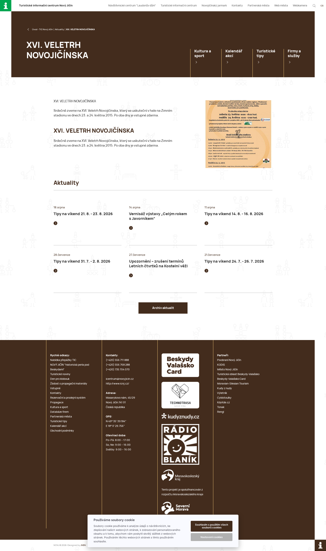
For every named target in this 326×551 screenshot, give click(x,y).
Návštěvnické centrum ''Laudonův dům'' (132, 5)
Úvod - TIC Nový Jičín (42, 29)
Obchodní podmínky (62, 430)
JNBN (83, 545)
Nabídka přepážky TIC (63, 360)
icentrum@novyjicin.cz (120, 379)
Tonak (220, 407)
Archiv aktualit (163, 308)
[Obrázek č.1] (238, 134)
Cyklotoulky (224, 398)
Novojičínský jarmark (214, 5)
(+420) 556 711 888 (117, 360)
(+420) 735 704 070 (118, 369)
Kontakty (237, 5)
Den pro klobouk (59, 379)
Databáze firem (59, 412)
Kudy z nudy (224, 388)
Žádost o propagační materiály (68, 383)
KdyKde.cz (223, 402)
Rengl (220, 412)
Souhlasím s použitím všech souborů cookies (211, 526)
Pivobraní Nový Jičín (229, 360)
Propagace (56, 402)
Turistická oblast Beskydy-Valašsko (238, 374)
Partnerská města (258, 5)
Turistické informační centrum (179, 5)
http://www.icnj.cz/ (117, 383)
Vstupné (55, 388)
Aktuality (59, 29)
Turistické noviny (60, 374)
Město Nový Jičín (227, 369)
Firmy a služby (294, 53)
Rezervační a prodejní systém (67, 398)
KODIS (221, 365)
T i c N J (46, 5)
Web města (281, 5)
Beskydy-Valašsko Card (231, 379)
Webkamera (300, 5)
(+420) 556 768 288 (118, 365)
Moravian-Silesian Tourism (233, 383)
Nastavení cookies (212, 537)
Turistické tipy (266, 53)
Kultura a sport (202, 53)
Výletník (222, 393)
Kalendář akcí (233, 53)
